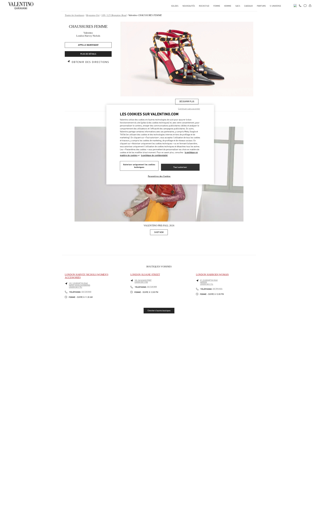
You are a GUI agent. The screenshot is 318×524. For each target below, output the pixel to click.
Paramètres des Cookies (159, 176)
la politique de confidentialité (154, 155)
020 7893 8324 (217, 289)
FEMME (216, 6)
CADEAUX (248, 6)
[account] (305, 5)
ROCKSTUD (204, 6)
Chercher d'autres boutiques (159, 310)
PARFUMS (261, 6)
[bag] (310, 5)
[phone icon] (300, 5)
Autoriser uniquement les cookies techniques (139, 165)
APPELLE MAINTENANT (88, 45)
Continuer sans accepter (189, 108)
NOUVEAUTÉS (189, 6)
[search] (295, 5)
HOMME (227, 6)
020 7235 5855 (152, 287)
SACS (237, 6)
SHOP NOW (161, 233)
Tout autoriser (180, 167)
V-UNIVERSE (275, 6)
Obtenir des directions (90, 62)
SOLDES (174, 6)
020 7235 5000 (86, 292)
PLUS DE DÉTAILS (88, 54)
